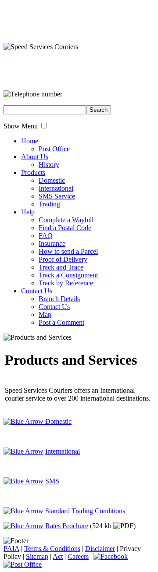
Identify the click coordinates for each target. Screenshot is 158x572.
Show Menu (21, 126)
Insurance (52, 243)
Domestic (52, 180)
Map (45, 314)
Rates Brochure (66, 525)
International (56, 188)
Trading (49, 204)
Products (33, 172)
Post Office (54, 149)
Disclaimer (100, 548)
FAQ (46, 235)
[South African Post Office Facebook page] (110, 556)
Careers (78, 556)
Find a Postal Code (65, 227)
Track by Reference (66, 283)
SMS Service (57, 196)
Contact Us (36, 291)
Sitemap (37, 556)
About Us (34, 156)
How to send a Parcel (68, 251)
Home (29, 141)
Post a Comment (61, 322)
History (49, 164)
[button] (44, 125)
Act (58, 556)
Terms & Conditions (52, 548)
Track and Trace (61, 267)
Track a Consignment (68, 275)
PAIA (11, 548)
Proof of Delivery (63, 259)
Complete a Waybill (66, 220)
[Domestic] (23, 451)
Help (28, 212)
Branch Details (59, 298)
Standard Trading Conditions (85, 511)
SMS (52, 481)
